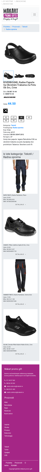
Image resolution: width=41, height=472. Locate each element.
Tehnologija (8, 436)
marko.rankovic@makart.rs (15, 392)
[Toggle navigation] (34, 14)
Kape (6, 408)
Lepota (6, 424)
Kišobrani (7, 411)
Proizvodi (16, 27)
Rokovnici (7, 433)
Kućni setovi (8, 414)
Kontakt (14, 465)
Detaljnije (19, 204)
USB (5, 455)
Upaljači (7, 452)
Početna (6, 27)
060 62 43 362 (21, 1)
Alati (6, 402)
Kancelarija (8, 405)
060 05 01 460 (8, 4)
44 (21, 117)
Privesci (7, 430)
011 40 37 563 (8, 1)
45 (29, 117)
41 (14, 117)
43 (21, 120)
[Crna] (5, 112)
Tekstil (24, 27)
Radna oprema (11, 29)
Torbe (6, 450)
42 (6, 117)
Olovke (6, 427)
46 (6, 120)
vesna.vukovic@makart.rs (15, 386)
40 (14, 120)
